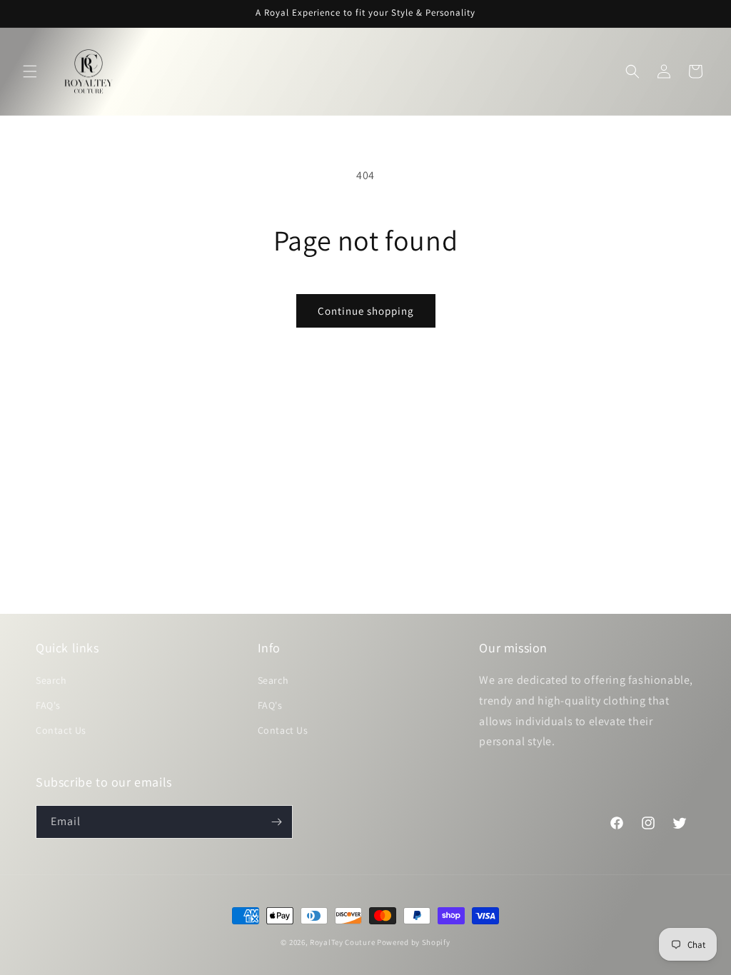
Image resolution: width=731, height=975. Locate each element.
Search (51, 680)
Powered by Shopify (413, 942)
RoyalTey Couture (343, 942)
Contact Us (61, 730)
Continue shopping (366, 311)
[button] (30, 71)
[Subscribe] (276, 822)
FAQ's (48, 705)
